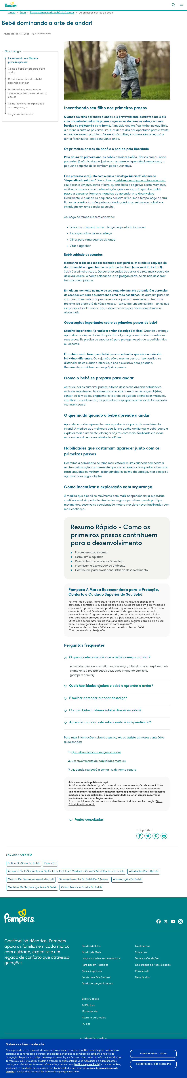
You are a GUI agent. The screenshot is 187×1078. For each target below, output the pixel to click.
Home (11, 13)
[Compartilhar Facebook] (140, 836)
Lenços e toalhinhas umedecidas (101, 958)
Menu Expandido (95, 1038)
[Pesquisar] (173, 5)
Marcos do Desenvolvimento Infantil (31, 879)
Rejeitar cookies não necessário (153, 1064)
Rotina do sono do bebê (24, 863)
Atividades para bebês (143, 871)
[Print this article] (164, 836)
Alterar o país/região (94, 1018)
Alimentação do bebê (127, 879)
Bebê (23, 13)
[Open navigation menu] (181, 5)
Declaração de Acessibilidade (153, 965)
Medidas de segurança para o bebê (32, 887)
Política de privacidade (87, 1065)
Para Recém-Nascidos (95, 965)
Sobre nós (141, 952)
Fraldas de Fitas (91, 946)
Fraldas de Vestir (91, 952)
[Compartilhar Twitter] (148, 836)
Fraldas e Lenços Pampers (97, 983)
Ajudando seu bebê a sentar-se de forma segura (103, 769)
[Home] (10, 5)
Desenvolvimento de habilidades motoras (98, 761)
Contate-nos (142, 946)
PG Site (86, 1024)
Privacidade (142, 971)
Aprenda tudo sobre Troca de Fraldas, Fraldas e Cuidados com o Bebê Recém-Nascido (66, 871)
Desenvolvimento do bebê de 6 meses (52, 13)
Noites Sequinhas (92, 971)
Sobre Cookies (90, 999)
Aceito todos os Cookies (153, 1054)
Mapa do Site (90, 1011)
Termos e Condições (147, 958)
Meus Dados (142, 977)
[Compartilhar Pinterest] (156, 836)
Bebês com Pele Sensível (96, 977)
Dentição (50, 863)
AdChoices (88, 1005)
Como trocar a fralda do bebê (81, 887)
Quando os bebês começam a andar (96, 752)
